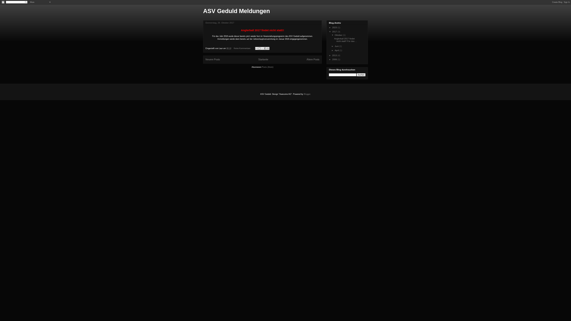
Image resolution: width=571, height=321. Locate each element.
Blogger (307, 94)
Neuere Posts (213, 59)
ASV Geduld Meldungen (236, 11)
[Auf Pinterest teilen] (267, 48)
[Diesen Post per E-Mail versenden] (256, 48)
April (337, 50)
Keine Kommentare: (242, 48)
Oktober (339, 35)
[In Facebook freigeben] (265, 48)
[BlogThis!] (259, 48)
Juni (337, 46)
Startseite (263, 59)
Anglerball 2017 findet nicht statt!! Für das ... (345, 39)
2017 (335, 31)
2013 (335, 55)
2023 (335, 27)
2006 (335, 59)
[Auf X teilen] (262, 48)
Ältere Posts (313, 59)
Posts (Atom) (267, 67)
